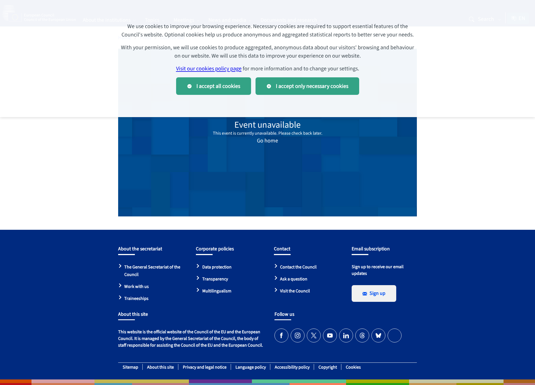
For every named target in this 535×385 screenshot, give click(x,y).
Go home (267, 141)
